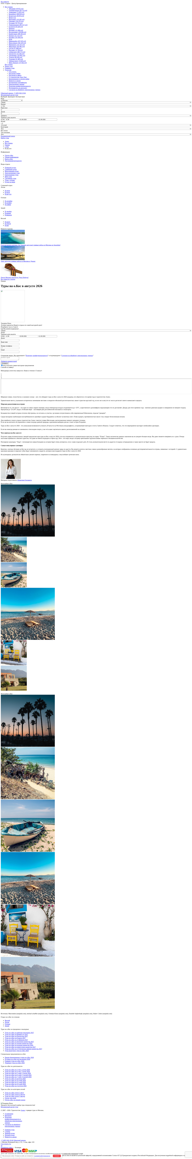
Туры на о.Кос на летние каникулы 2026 (18, 1043)
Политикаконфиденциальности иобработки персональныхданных (13, 1120)
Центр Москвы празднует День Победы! (14, 277)
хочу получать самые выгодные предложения (18, 365)
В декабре (8, 211)
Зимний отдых (10, 1133)
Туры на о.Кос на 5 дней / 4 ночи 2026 (18, 1073)
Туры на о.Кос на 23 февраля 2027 (16, 1040)
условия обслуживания (70, 1153)
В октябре (8, 203)
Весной (7, 1020)
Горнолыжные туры (11, 175)
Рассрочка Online (14, 73)
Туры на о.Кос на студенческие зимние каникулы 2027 (23, 1049)
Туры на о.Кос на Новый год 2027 (16, 1034)
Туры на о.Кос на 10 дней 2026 (15, 1080)
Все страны (9, 7)
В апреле (8, 223)
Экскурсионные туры (12, 173)
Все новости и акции (8, 279)
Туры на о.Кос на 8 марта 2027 (15, 1038)
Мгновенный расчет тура (9, 1107)
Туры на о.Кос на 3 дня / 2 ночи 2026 (17, 1070)
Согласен (57, 1156)
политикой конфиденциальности (42, 1156)
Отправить (5, 363)
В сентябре (8, 201)
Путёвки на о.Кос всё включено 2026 (17, 1059)
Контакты (8, 1115)
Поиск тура (9, 66)
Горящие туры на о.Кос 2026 (14, 1061)
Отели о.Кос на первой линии (15, 1100)
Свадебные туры (10, 178)
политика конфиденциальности (49, 1153)
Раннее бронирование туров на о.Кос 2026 (19, 1057)
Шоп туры (8, 176)
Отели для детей (10, 1098)
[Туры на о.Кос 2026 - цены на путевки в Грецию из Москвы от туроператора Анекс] (28, 536)
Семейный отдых (11, 169)
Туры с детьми (10, 180)
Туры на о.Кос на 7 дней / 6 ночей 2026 (18, 1077)
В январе (8, 213)
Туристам (8, 70)
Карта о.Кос (9, 159)
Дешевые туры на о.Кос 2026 (15, 1063)
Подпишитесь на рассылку (18, 88)
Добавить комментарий (9, 361)
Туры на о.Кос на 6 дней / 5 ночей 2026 (18, 1075)
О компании (9, 1114)
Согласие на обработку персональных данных (24, 90)
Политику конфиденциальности (37, 355)
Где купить (12, 72)
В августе (8, 194)
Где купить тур (6, 1144)
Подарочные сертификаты (18, 82)
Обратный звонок (20, 1140)
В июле (7, 192)
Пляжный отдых (10, 167)
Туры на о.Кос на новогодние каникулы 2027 (20, 1047)
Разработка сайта (6, 1147)
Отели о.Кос (9, 155)
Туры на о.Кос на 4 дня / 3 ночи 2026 (17, 1071)
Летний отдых (10, 1135)
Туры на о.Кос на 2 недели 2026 (15, 1086)
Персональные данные (16, 84)
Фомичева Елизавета (24, 480)
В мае (7, 225)
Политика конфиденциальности (20, 86)
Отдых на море (10, 182)
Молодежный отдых (12, 171)
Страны (7, 1131)
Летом (7, 1022)
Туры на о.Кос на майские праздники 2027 (19, 1032)
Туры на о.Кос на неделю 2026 (15, 1079)
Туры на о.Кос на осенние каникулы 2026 (19, 1045)
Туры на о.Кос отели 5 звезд (14, 1093)
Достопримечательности (13, 161)
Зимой (7, 1026)
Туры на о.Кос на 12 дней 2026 (15, 1082)
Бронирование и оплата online (19, 79)
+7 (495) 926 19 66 (19, 93)
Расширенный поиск (8, 136)
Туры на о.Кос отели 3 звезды (15, 1096)
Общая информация (11, 157)
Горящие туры (9, 68)
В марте (7, 222)
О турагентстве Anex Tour (18, 77)
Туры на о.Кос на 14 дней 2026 (15, 1084)
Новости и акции (15, 81)
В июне (7, 190)
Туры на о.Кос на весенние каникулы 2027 (19, 1041)
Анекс (23, 1110)
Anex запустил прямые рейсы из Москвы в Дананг (18, 261)
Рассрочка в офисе (15, 75)
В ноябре (8, 204)
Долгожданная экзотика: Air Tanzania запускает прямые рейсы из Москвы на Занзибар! (30, 245)
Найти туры (5, 138)
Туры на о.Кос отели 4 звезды (15, 1094)
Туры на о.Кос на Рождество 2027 (16, 1036)
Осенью (7, 1024)
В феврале (8, 215)
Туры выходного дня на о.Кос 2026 (17, 1051)
